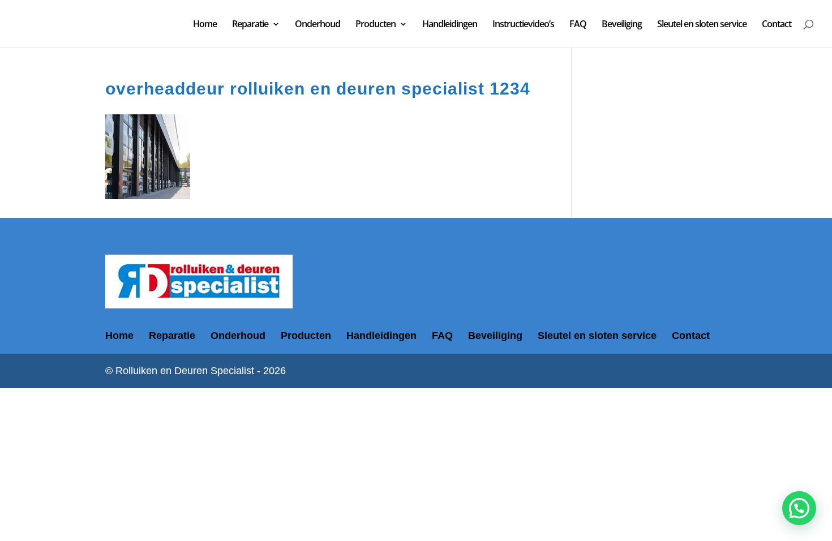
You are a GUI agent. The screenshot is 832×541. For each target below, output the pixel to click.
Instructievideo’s (523, 25)
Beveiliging (622, 25)
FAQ (577, 25)
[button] (799, 508)
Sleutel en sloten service (702, 25)
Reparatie (250, 25)
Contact (776, 25)
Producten (375, 25)
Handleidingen (449, 25)
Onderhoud (317, 25)
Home (205, 25)
